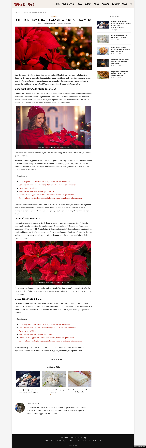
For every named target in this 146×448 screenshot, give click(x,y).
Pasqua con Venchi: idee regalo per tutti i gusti (119, 36)
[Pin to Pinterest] (54, 360)
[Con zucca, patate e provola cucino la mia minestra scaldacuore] (103, 63)
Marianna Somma (49, 23)
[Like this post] (47, 360)
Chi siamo (64, 437)
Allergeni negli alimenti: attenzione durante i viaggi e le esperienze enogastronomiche (121, 24)
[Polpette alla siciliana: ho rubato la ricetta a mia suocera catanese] (103, 75)
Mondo (96, 3)
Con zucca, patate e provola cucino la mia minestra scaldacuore (120, 61)
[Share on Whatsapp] (58, 360)
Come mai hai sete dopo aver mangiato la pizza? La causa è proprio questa (47, 185)
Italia (80, 3)
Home (57, 3)
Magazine (105, 3)
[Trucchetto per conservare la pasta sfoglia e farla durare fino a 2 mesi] (79, 379)
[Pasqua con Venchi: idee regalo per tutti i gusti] (54, 379)
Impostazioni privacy (139, 446)
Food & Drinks (68, 3)
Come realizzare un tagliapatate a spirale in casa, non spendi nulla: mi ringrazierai (50, 198)
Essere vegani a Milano (28, 188)
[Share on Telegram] (61, 360)
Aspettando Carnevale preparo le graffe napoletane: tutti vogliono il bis (121, 49)
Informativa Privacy (78, 437)
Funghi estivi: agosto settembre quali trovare (36, 191)
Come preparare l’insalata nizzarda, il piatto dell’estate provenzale (44, 181)
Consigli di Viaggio (119, 3)
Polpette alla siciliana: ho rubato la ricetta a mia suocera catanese (119, 73)
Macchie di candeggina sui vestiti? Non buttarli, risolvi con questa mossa (47, 195)
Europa (88, 3)
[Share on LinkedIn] (56, 360)
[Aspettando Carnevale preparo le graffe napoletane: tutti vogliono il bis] (103, 51)
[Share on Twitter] (52, 360)
